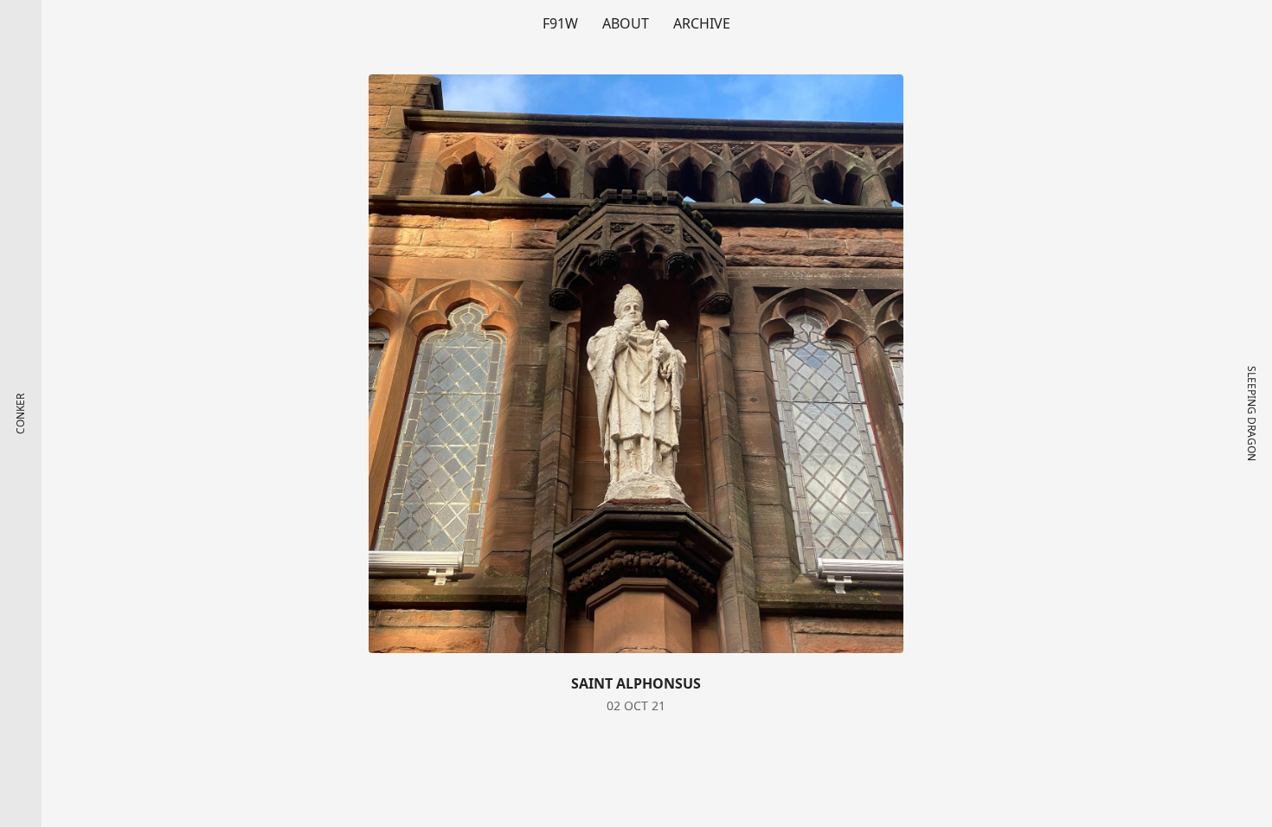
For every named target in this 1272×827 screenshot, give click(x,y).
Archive (701, 23)
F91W (560, 23)
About (625, 23)
